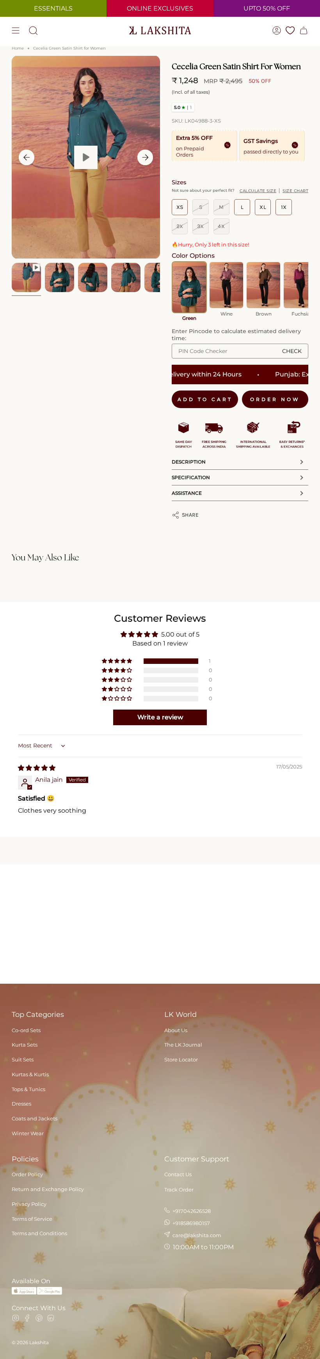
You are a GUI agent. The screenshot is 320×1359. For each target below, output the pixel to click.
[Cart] (304, 30)
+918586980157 (190, 1223)
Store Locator (181, 1059)
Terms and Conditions (39, 1233)
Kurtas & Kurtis (30, 1074)
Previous (26, 157)
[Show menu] (15, 30)
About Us (175, 1030)
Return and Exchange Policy (48, 1189)
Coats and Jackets (34, 1118)
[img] (36, 768)
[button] (117, 661)
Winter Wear (28, 1133)
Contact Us (178, 1174)
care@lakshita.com (196, 1235)
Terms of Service (32, 1219)
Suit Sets (23, 1059)
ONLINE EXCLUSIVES (160, 8)
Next (145, 157)
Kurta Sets (24, 1045)
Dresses (21, 1103)
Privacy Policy (29, 1204)
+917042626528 (191, 1211)
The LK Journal (183, 1045)
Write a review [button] (160, 717)
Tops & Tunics (28, 1089)
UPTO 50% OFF (267, 8)
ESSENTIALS (53, 8)
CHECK (292, 351)
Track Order (179, 1189)
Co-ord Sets (26, 1030)
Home (18, 48)
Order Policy (27, 1174)
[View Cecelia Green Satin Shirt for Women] (86, 157)
